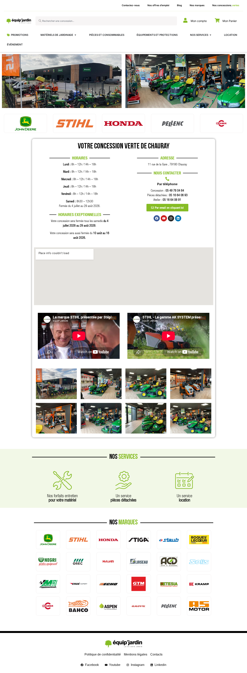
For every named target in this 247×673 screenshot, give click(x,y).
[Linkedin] (178, 218)
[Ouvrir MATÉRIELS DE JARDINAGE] (75, 35)
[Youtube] (164, 218)
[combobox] (106, 20)
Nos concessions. (225, 5)
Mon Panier (229, 21)
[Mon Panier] (217, 20)
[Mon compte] (185, 20)
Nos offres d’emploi (158, 5)
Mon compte (199, 21)
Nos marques (197, 5)
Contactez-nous (131, 5)
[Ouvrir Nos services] (210, 35)
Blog (179, 5)
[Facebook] (157, 218)
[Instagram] (171, 218)
